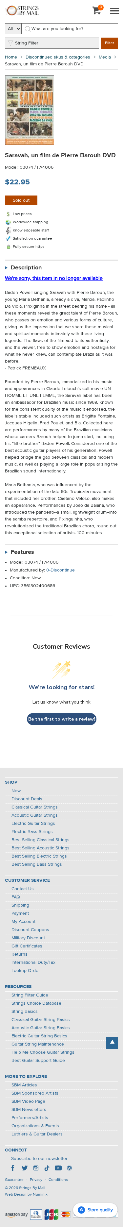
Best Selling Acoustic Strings (40, 848)
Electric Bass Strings (32, 831)
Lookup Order (25, 970)
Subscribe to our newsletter (39, 1158)
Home (11, 57)
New (16, 791)
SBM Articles (24, 1085)
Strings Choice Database (36, 1003)
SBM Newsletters (28, 1109)
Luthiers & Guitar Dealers (37, 1134)
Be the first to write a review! (61, 719)
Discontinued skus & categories (58, 57)
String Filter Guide (29, 995)
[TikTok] (47, 1168)
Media (105, 57)
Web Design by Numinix (26, 1195)
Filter (109, 43)
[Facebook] (13, 1168)
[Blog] (69, 1168)
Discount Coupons (30, 930)
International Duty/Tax (33, 962)
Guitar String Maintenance (37, 1044)
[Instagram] (36, 1168)
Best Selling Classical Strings (40, 840)
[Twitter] (25, 1168)
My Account (23, 921)
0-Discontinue (60, 570)
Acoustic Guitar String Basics (40, 1028)
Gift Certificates (26, 946)
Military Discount (28, 938)
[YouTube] (58, 1168)
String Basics (24, 1011)
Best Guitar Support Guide (38, 1060)
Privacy (36, 1180)
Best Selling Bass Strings (36, 864)
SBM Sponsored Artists (34, 1093)
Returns (19, 954)
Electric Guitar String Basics (39, 1036)
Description (26, 268)
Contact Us (22, 889)
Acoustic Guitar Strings (34, 815)
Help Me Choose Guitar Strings (42, 1052)
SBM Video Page (28, 1101)
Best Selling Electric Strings (39, 856)
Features (22, 552)
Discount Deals (26, 799)
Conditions (58, 1180)
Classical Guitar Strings (34, 807)
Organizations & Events (35, 1126)
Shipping (20, 905)
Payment (20, 913)
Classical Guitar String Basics (40, 1019)
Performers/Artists (29, 1118)
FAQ (15, 897)
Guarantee (14, 1180)
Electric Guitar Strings (33, 823)
